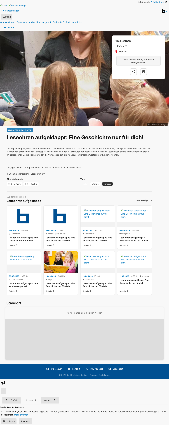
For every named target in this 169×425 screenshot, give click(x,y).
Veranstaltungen (8, 22)
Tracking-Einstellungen (100, 375)
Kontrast (160, 2)
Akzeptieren (9, 421)
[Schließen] (3, 391)
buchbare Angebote (42, 22)
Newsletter (77, 22)
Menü (8, 16)
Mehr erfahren (21, 414)
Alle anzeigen (142, 200)
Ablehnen (25, 421)
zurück (10, 27)
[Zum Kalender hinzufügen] (143, 71)
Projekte (67, 22)
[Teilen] (133, 71)
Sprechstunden (24, 22)
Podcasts (57, 22)
